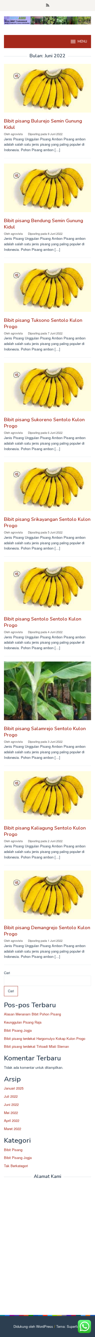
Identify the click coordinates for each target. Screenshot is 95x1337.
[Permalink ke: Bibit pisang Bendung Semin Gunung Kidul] (47, 189)
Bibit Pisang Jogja (18, 1030)
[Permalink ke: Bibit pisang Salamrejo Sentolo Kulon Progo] (47, 692)
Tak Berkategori (16, 1165)
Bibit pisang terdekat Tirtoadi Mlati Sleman (36, 1046)
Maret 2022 (12, 1128)
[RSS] (48, 5)
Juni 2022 (11, 1104)
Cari (7, 972)
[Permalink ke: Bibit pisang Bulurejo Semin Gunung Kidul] (47, 90)
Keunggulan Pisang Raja (22, 1022)
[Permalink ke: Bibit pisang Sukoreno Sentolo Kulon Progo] (47, 389)
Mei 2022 (11, 1112)
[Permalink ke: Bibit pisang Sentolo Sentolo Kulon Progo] (47, 588)
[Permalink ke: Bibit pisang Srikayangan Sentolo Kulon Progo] (47, 488)
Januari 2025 (13, 1088)
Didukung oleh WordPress (33, 1326)
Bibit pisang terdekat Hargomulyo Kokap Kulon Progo (44, 1038)
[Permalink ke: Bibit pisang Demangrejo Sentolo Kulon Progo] (47, 896)
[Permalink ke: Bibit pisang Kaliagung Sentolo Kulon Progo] (47, 797)
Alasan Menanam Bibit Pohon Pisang (32, 1013)
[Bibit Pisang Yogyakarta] (47, 19)
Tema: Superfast (69, 1326)
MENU (82, 41)
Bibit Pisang (13, 1149)
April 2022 (11, 1120)
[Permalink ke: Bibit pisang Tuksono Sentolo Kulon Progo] (47, 289)
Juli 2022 (11, 1096)
